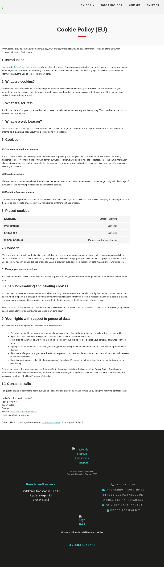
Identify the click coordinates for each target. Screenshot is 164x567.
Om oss (86, 5)
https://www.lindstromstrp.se (27, 67)
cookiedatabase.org (51, 422)
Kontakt (135, 5)
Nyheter (153, 5)
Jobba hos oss (111, 5)
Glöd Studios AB (86, 471)
